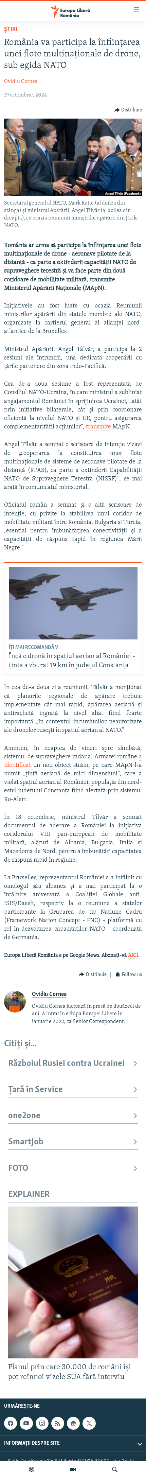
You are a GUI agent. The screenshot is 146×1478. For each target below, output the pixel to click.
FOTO (18, 1168)
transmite (98, 427)
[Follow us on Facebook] (10, 1423)
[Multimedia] (73, 1469)
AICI (133, 955)
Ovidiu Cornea (21, 81)
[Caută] (115, 1469)
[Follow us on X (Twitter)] (89, 1423)
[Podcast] (31, 1469)
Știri (10, 30)
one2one (24, 1116)
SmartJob (25, 1142)
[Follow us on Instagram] (42, 1423)
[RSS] (57, 1423)
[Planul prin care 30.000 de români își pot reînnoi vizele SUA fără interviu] (73, 1282)
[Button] (128, 110)
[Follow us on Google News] (73, 1423)
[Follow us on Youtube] (26, 1423)
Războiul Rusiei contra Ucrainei (66, 1063)
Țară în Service (35, 1089)
